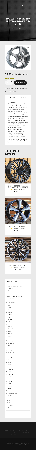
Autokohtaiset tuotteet (15, 286)
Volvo (9, 407)
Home (12, 28)
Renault (10, 371)
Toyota (10, 390)
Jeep (9, 336)
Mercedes (11, 352)
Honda (10, 326)
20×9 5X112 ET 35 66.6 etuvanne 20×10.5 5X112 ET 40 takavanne (18, 186)
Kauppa (19, 28)
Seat (9, 379)
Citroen (10, 314)
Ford (9, 324)
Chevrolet (11, 310)
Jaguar (10, 333)
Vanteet (12, 90)
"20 (9, 398)
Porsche (10, 369)
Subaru (10, 383)
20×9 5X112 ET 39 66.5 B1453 (18, 265)
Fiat (9, 321)
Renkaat (10, 288)
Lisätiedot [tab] (23, 97)
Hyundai (10, 329)
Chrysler (10, 312)
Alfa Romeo (11, 302)
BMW (9, 307)
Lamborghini (11, 341)
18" (9, 400)
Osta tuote (21, 82)
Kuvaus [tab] (12, 97)
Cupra (9, 317)
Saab (9, 376)
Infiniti (9, 331)
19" (9, 402)
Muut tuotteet (12, 360)
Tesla (9, 388)
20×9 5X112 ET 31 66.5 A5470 (18, 226)
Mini (9, 355)
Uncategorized (12, 393)
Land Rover (11, 343)
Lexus (9, 345)
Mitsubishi (10, 357)
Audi (9, 305)
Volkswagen (11, 405)
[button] (28, 47)
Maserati (10, 348)
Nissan (9, 362)
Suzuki (10, 386)
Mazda (10, 350)
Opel (9, 364)
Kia (9, 338)
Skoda (10, 381)
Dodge (10, 319)
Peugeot (10, 367)
